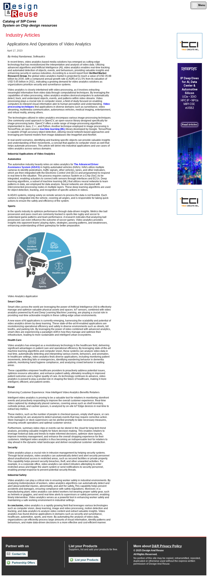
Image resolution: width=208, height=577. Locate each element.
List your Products (86, 559)
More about (157, 546)
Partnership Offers (23, 562)
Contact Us (18, 554)
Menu (201, 5)
